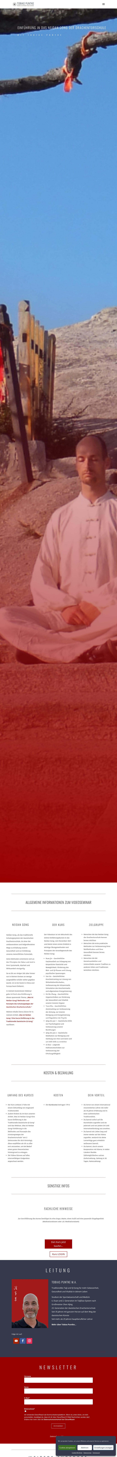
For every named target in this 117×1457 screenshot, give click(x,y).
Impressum (96, 1453)
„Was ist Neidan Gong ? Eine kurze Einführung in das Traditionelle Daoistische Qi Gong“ (20, 1018)
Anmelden (58, 1426)
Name (26, 1387)
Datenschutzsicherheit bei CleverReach (59, 1419)
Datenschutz (88, 1453)
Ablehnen (84, 1447)
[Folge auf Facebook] (23, 1341)
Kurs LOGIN (58, 1254)
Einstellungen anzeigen (103, 1447)
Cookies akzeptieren (67, 1447)
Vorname (27, 1376)
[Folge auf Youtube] (16, 1341)
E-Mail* (27, 1398)
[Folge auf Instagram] (29, 1341)
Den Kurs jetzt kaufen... (58, 1243)
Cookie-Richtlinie (77, 1453)
